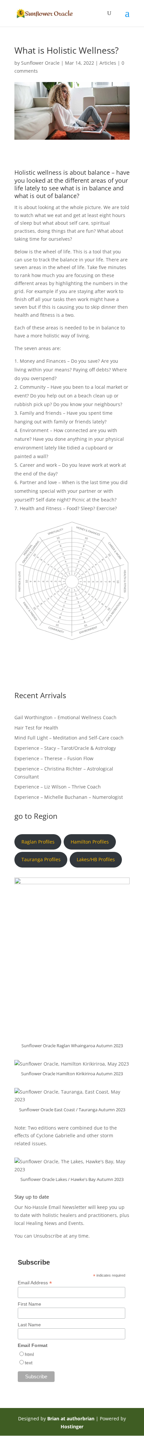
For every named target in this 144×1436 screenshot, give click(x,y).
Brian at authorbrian (70, 1418)
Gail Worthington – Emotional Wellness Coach (66, 717)
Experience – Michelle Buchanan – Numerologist (68, 797)
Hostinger (72, 1426)
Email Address (35, 1283)
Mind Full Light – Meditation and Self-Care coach (69, 738)
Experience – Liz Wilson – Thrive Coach (57, 787)
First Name (29, 1304)
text (28, 1362)
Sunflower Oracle (40, 63)
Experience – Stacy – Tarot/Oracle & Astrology (65, 748)
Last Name (29, 1324)
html (29, 1354)
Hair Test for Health (36, 728)
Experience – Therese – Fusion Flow (53, 758)
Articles (107, 63)
